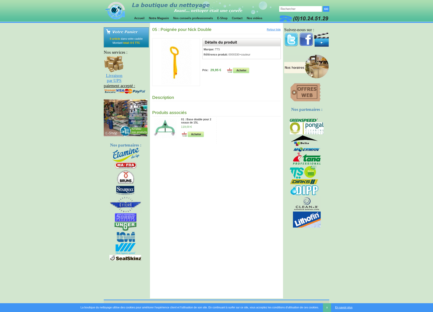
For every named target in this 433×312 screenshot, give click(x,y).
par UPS (114, 80)
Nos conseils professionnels (193, 18)
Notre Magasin (159, 18)
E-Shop (222, 18)
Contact (237, 18)
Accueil (139, 18)
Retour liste (274, 29)
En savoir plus (343, 307)
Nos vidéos (254, 18)
